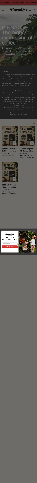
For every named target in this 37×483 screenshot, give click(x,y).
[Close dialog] (1, 231)
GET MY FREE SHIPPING (9, 246)
